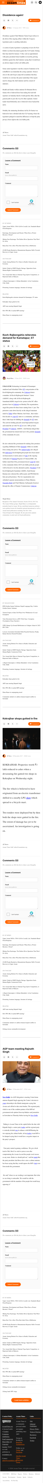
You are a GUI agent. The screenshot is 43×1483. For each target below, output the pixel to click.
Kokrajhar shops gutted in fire (11, 302)
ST (24, 389)
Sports (24, 1477)
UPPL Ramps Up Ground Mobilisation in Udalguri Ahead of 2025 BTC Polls (21, 626)
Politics (25, 1474)
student (23, 450)
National (14, 459)
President (5, 429)
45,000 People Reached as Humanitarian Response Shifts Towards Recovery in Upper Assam (21, 251)
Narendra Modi (7, 483)
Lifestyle (30, 1477)
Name (7, 164)
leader (28, 450)
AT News (9, 28)
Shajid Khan (10, 378)
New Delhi (6, 1097)
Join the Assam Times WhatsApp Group (21, 1459)
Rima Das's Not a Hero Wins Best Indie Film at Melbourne (19, 246)
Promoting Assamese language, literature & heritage (17, 287)
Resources (33, 1435)
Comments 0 (35, 20)
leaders (29, 1133)
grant (14, 416)
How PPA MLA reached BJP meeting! (13, 311)
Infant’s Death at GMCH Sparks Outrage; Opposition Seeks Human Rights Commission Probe (19, 269)
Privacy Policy (34, 1429)
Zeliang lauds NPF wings (10, 1391)
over (16, 1130)
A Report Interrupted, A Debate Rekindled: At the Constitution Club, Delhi (20, 282)
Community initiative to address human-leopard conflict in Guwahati (19, 698)
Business (31, 1474)
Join (31, 1421)
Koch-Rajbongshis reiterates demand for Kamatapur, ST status (20, 297)
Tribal (10, 413)
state (26, 456)
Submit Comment (13, 210)
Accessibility (6, 1480)
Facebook (19, 1452)
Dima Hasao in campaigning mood (12, 315)
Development (11, 1477)
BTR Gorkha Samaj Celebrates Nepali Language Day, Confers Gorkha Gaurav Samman (20, 607)
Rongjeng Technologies (20, 1443)
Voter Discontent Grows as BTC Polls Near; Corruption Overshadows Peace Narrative (18, 620)
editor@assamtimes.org (9, 1460)
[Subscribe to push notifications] (32, 2)
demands (27, 419)
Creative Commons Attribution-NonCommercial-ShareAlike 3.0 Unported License (7, 1439)
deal (35, 1163)
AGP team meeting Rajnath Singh (12, 306)
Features (19, 1477)
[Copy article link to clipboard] (16, 20)
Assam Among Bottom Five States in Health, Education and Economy (20, 263)
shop (28, 797)
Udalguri (27, 392)
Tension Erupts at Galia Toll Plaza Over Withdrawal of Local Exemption (20, 613)
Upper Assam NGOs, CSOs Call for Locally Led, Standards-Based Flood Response (21, 227)
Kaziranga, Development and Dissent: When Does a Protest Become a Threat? (19, 234)
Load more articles (21, 1400)
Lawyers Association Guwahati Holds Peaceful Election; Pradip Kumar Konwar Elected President (21, 633)
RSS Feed (13, 1474)
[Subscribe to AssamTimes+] (40, 2)
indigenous (8, 452)
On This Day (14, 1480)
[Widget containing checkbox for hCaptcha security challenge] (20, 202)
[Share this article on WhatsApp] (4, 20)
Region (20, 1474)
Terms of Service (35, 1432)
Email (11, 174)
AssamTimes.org (7, 1426)
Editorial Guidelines (33, 1425)
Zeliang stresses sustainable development (14, 1029)
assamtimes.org (7, 1454)
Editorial (37, 1474)
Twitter (18, 1450)
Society (5, 1477)
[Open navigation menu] (3, 2)
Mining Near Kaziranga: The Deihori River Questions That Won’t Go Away (21, 240)
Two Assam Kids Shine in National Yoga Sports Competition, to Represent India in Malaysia (21, 276)
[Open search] (36, 2)
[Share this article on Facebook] (8, 20)
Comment (8, 183)
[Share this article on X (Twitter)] (12, 20)
